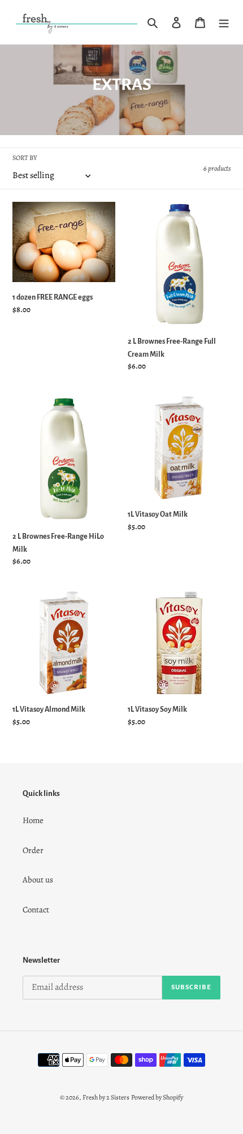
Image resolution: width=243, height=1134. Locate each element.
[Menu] (224, 22)
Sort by (24, 157)
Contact (36, 909)
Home (33, 820)
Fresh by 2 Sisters (106, 1097)
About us (38, 879)
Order (33, 850)
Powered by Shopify (157, 1097)
